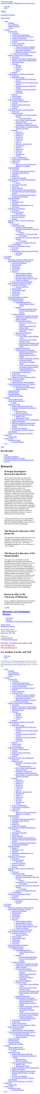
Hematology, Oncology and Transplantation (21, 758)
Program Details (16, 913)
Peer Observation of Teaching (20, 1033)
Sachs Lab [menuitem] (19, 151)
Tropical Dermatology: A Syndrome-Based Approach (27, 1017)
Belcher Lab (19, 783)
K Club (14, 1051)
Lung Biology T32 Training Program (26, 882)
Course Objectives (17, 1028)
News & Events (16, 746)
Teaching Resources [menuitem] (21, 389)
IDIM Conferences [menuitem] (17, 188)
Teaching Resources (21, 1037)
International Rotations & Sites (28, 957)
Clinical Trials (16, 809)
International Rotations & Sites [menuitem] (28, 309)
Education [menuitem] (15, 203)
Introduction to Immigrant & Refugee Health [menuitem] (27, 327)
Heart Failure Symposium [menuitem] (23, 50)
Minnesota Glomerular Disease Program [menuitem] (23, 423)
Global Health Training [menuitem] (18, 290)
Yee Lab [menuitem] (18, 156)
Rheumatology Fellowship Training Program (19, 621)
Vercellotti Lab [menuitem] (20, 154)
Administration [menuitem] (12, 432)
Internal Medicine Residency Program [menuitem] (19, 261)
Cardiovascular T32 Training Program (23, 688)
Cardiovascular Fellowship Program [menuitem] (22, 36)
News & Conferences (18, 865)
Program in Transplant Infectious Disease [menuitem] (24, 195)
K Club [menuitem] (14, 403)
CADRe (6, 607)
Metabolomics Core (17, 850)
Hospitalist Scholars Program (20, 821)
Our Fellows (19, 741)
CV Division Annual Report (20, 701)
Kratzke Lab (19, 787)
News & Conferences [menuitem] (18, 217)
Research (9, 620)
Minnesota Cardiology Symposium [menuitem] (26, 52)
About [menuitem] (6, 21)
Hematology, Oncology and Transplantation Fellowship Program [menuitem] (26, 124)
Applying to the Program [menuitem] (19, 263)
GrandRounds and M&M (15, 1044)
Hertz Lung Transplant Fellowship (26, 890)
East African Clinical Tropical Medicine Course (28, 988)
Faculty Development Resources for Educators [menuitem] (22, 384)
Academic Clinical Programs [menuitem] (20, 101)
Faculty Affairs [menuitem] (8, 438)
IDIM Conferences (17, 836)
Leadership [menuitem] (15, 174)
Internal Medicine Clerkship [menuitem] (16, 379)
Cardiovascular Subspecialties (20, 683)
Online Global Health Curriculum (29, 1006)
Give (5, 1091)
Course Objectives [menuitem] (17, 380)
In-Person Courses (21, 982)
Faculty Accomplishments (19, 805)
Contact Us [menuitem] (19, 69)
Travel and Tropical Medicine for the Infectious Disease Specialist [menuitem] (29, 366)
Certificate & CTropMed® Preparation (27, 964)
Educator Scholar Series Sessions (25, 1035)
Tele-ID (18, 831)
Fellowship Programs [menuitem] (18, 77)
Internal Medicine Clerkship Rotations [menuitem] (23, 382)
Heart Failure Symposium (23, 698)
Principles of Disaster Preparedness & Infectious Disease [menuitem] (27, 361)
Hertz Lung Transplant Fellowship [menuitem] (26, 243)
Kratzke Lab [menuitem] (19, 139)
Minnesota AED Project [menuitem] (23, 418)
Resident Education (17, 948)
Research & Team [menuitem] (21, 411)
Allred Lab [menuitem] (19, 132)
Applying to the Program (19, 911)
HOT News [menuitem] (15, 162)
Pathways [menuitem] (15, 271)
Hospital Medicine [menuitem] (13, 168)
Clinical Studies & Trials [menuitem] (15, 399)
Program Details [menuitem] (16, 265)
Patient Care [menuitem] (15, 176)
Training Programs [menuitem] (17, 113)
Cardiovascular (12, 679)
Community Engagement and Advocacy (23, 819)
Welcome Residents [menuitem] (14, 394)
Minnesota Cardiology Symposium (26, 700)
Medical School (5, 18)
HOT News (15, 810)
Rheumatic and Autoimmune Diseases (19, 894)
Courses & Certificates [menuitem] (18, 314)
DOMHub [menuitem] (11, 23)
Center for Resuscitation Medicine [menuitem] (22, 415)
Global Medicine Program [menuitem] (15, 299)
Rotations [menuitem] (18, 307)
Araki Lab (15, 712)
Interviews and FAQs (22, 935)
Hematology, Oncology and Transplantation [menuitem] (21, 110)
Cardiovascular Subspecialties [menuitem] (20, 35)
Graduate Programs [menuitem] (14, 391)
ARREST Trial (20, 1064)
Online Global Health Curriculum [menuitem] (29, 358)
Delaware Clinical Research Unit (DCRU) (20, 1081)
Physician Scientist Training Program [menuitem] (26, 278)
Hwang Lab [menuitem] (19, 137)
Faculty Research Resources (16, 1049)
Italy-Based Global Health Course (29, 991)
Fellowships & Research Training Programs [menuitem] (21, 260)
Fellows (21, 880)
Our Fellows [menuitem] (19, 93)
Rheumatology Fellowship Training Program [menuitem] (25, 251)
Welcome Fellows (13, 1040)
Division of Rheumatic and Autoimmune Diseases (19, 460)
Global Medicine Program (15, 947)
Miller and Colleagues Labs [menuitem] (24, 144)
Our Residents (16, 916)
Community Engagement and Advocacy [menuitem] (23, 171)
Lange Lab (19, 788)
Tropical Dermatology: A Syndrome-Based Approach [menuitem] (27, 369)
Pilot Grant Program (21, 1061)
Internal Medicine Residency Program (19, 909)
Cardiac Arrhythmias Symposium (25, 695)
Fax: (2, 638)
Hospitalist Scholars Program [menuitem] (20, 173)
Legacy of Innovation (18, 691)
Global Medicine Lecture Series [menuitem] (21, 372)
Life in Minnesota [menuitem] (13, 25)
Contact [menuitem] (10, 28)
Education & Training (18, 873)
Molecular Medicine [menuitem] (14, 198)
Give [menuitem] (5, 443)
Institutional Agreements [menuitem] (23, 348)
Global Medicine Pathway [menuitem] (23, 302)
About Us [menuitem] (15, 181)
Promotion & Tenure (14, 1088)
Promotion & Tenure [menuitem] (14, 440)
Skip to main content (7, 1)
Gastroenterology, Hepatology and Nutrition (21, 722)
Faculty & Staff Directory (19, 1023)
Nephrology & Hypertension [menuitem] (16, 208)
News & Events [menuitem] (16, 98)
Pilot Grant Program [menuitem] (21, 413)
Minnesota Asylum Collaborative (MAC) (24, 1025)
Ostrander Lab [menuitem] (20, 145)
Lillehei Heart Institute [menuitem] (18, 421)
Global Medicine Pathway (23, 950)
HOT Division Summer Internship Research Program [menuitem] (26, 121)
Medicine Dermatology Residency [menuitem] (18, 297)
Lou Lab (18, 790)
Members (18, 713)
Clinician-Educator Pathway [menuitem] (24, 273)
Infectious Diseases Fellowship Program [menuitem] (23, 190)
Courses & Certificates (18, 962)
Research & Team (21, 1059)
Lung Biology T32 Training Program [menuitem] (26, 234)
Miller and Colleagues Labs (24, 792)
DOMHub (11, 671)
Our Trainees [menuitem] (23, 236)
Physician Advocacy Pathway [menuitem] (24, 277)
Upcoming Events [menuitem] (17, 45)
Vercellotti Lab (20, 802)
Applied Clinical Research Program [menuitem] (22, 406)
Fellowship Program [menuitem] (18, 212)
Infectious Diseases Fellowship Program (23, 838)
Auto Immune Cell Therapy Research (23, 1078)
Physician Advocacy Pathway (24, 925)
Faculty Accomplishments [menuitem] (19, 157)
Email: (3, 639)
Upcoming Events (17, 693)
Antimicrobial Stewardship (20, 844)
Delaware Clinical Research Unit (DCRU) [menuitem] (20, 433)
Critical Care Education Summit (25, 696)
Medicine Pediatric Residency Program (19, 931)
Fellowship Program (18, 860)
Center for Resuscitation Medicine (22, 1062)
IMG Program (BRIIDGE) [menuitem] (23, 333)
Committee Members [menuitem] (18, 442)
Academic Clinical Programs (20, 749)
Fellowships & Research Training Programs (21, 907)
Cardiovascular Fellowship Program (22, 684)
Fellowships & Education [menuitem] (19, 185)
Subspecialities (12, 1085)
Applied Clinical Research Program (22, 1054)
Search (3, 11)
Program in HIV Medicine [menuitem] (19, 428)
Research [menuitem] (14, 42)
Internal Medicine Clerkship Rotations (23, 1030)
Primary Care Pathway (22, 928)
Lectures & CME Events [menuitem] (19, 38)
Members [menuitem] (18, 65)
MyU (6, 8)
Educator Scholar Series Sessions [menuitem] (25, 387)
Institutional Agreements (23, 996)
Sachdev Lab (19, 797)
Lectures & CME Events (19, 686)
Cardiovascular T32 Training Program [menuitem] (23, 40)
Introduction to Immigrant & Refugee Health (27, 975)
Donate (18, 718)
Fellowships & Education (19, 833)
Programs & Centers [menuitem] (14, 404)
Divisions (7, 678)
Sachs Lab (19, 798)
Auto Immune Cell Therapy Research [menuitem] (23, 430)
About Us (15, 829)
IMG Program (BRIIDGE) (23, 981)
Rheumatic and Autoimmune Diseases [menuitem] (19, 246)
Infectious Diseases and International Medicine (22, 827)
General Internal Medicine (16, 747)
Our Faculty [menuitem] (15, 33)
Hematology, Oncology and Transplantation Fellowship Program (26, 772)
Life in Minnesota (13, 672)
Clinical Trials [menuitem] (16, 161)
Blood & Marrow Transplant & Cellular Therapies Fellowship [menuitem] (27, 127)
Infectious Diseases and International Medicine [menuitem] (22, 180)
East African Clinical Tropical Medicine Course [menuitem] (28, 340)
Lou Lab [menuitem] (18, 142)
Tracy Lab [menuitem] (19, 152)
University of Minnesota (18, 661)
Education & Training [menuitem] (18, 225)
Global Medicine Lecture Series (21, 1020)
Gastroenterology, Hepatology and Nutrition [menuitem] (21, 74)
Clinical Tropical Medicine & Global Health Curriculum (26, 966)
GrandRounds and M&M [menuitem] (15, 396)
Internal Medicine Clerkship (16, 1027)
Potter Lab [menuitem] (19, 147)
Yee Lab (18, 804)
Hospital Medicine (13, 816)
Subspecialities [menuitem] (12, 437)
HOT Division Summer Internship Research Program (26, 769)
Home (6, 455)
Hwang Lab (19, 785)
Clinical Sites (16, 914)
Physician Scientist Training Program (26, 926)
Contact (10, 676)
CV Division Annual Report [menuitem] (20, 53)
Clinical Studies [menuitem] (16, 96)
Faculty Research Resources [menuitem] (16, 401)
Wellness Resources (14, 674)
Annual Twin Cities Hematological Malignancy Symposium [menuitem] (26, 165)
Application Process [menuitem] (25, 118)
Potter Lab (19, 795)
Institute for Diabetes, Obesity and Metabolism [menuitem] (25, 420)
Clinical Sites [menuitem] (16, 266)
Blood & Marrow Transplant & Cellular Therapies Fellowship (27, 775)
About (6, 669)
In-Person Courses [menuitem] (21, 334)
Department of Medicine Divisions (14, 458)
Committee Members (18, 1090)
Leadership (15, 822)
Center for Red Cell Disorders (20, 807)
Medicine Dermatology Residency (18, 945)
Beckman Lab (20, 781)
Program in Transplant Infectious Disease (24, 843)
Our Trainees (23, 884)
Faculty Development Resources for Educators (22, 1032)
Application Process (25, 766)
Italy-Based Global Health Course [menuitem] (29, 343)
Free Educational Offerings (24, 969)
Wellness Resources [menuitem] (14, 26)
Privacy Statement (5, 664)
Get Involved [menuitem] (16, 374)
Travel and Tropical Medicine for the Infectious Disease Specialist (29, 1014)
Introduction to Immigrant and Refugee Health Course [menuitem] (28, 352)
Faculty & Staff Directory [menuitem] (19, 375)
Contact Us (4, 636)
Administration (12, 1079)
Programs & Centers (14, 1052)
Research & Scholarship (19, 826)
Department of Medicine (8, 15)
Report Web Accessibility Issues (18, 664)
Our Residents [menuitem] (16, 268)
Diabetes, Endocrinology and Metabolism (20, 703)
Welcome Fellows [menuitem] (13, 392)
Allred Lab (19, 780)
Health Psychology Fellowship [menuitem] (21, 105)
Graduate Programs (14, 1039)
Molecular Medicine (14, 846)
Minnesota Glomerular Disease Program (23, 1071)
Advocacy (15, 751)
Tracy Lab (19, 800)
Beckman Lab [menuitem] (20, 134)
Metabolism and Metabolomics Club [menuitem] (22, 205)
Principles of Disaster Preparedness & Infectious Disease (27, 1009)
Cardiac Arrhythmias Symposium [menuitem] (25, 47)
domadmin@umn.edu (11, 639)
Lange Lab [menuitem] (19, 140)
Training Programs (17, 761)
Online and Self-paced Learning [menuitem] (25, 350)
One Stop (7, 6)
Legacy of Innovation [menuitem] (18, 43)
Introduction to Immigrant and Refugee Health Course (28, 1000)
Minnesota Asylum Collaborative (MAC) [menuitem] (24, 377)
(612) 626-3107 (8, 638)
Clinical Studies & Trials (15, 1047)
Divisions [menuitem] (7, 30)
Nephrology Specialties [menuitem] (19, 215)
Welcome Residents (14, 1042)
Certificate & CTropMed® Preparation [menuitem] (27, 316)
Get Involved (16, 1022)
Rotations (18, 955)
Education (15, 851)
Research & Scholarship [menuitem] (19, 178)
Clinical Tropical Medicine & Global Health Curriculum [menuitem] (26, 318)
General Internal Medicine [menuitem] (16, 99)
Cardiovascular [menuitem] (12, 31)
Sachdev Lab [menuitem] (19, 149)
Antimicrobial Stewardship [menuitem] (20, 197)
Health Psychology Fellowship (21, 753)
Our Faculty (9, 618)
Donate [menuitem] (18, 71)
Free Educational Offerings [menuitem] (24, 321)
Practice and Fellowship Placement (22, 930)
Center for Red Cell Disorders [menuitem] (20, 159)
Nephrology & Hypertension (16, 856)
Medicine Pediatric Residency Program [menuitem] (19, 283)
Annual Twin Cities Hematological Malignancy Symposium (26, 813)
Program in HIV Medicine (19, 1076)
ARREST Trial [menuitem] (20, 416)
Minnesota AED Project (23, 1066)
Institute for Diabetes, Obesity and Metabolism (25, 1068)
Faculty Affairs (8, 1086)
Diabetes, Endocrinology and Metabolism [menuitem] (20, 55)
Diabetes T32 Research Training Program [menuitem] (24, 59)
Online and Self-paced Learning (25, 998)
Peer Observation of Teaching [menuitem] (20, 386)
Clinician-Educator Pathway (24, 921)
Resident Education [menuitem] (17, 300)
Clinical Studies (16, 744)
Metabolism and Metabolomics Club (22, 853)
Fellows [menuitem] (21, 232)
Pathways (15, 919)
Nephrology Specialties (19, 863)
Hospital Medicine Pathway (24, 923)
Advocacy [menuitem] (15, 103)
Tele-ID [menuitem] (18, 183)
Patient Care (15, 824)
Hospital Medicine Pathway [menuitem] (24, 275)
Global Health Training (18, 938)
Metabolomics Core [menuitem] (17, 202)
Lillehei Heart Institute (18, 1069)
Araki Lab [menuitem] (15, 64)
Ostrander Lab (20, 793)
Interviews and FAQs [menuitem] (22, 287)
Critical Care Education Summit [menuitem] (25, 48)
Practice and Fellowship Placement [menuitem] (22, 282)
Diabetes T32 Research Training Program (24, 707)
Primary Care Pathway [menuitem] (22, 280)
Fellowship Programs (18, 725)
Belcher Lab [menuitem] (19, 135)
